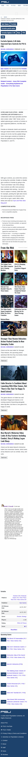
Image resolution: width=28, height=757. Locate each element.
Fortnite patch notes (8, 28)
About (4, 744)
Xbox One (13, 599)
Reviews (5, 754)
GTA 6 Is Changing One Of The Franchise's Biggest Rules (20, 267)
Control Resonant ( (13, 683)
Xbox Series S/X (21, 599)
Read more (4, 360)
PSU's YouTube (7, 726)
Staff (3, 747)
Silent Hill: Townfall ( (13, 692)
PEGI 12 (19, 623)
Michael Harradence (7, 49)
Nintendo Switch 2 (19, 647)
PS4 (23, 32)
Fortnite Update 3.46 (8, 32)
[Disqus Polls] (14, 482)
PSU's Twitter (6, 730)
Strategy (24, 616)
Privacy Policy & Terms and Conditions (14, 733)
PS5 (8, 5)
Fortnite (13, 24)
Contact (4, 740)
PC (18, 597)
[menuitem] (2, 5)
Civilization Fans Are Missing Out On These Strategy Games (21, 312)
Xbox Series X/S (16, 641)
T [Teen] (24, 623)
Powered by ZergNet (23, 247)
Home (2, 5)
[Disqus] (14, 523)
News (19, 5)
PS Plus (13, 5)
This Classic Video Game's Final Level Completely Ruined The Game (20, 290)
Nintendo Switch (18, 673)
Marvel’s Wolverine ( (13, 664)
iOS (19, 595)
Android (15, 595)
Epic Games (5, 24)
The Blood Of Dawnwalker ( (15, 638)
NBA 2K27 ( (10, 647)
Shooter (19, 616)
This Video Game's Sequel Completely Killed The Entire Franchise (6, 312)
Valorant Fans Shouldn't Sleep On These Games (6, 289)
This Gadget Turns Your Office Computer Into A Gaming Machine (7, 267)
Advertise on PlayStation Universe (13, 737)
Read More (14, 629)
